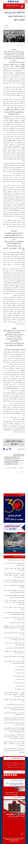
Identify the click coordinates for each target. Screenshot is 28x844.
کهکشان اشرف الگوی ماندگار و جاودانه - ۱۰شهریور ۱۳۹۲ (14, 569)
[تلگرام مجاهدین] (16, 2)
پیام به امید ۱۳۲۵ (21, 679)
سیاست (6, 25)
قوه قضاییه (21, 468)
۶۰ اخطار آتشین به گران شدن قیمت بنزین (15, 648)
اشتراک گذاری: (21, 449)
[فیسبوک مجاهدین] (9, 2)
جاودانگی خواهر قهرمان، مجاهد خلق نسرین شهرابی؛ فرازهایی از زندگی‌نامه (14, 613)
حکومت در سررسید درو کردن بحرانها (16, 560)
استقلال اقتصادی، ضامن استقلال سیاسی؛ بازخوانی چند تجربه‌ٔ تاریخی (14, 662)
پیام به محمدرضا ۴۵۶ (20, 683)
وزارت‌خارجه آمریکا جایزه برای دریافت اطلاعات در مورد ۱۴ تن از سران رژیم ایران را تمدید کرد (14, 719)
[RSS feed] (18, 2)
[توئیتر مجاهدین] (11, 2)
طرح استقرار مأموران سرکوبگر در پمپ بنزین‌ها (14, 608)
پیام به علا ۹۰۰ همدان (20, 670)
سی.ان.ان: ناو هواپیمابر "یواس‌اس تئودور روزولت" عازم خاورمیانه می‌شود (14, 591)
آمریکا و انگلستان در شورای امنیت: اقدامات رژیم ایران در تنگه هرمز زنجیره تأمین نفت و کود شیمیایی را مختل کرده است (14, 736)
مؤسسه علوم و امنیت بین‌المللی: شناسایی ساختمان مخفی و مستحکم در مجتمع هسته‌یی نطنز (14, 743)
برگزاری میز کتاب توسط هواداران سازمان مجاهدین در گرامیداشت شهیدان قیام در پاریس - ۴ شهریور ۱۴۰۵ (14, 694)
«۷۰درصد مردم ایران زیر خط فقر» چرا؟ (16, 704)
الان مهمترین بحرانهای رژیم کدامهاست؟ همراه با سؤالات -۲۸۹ (14, 652)
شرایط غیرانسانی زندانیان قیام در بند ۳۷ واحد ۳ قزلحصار (14, 586)
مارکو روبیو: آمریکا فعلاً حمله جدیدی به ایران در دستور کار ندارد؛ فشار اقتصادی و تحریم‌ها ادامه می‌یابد (14, 750)
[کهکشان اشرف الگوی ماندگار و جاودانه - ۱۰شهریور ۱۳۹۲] (14, 806)
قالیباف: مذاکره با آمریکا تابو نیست (17, 623)
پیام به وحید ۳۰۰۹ (20, 686)
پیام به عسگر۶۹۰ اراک (20, 689)
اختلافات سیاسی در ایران (12, 468)
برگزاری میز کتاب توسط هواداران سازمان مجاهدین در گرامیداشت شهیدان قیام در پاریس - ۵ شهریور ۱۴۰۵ (14, 575)
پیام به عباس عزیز (20, 673)
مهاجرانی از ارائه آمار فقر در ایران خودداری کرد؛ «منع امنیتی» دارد (14, 618)
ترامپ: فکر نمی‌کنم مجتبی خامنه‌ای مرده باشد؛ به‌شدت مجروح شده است (14, 639)
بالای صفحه (22, 833)
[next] (16, 813)
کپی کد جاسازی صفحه (18, 455)
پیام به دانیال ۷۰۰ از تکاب (19, 676)
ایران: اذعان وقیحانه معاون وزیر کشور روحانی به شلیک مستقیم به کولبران (11, 794)
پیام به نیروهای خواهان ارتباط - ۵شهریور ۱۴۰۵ (14, 700)
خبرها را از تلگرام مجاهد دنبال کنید (14, 442)
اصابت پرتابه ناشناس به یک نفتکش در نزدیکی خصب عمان (14, 644)
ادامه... (9, 767)
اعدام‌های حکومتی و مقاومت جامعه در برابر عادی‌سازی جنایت (14, 564)
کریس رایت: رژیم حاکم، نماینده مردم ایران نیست (14, 634)
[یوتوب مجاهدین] (13, 2)
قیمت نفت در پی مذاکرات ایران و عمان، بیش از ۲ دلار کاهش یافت (14, 714)
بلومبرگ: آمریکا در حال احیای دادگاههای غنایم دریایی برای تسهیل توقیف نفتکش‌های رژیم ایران (14, 627)
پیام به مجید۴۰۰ (21, 666)
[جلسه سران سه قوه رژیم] (14, 36)
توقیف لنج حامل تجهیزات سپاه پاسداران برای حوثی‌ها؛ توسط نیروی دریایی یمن (14, 596)
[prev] (16, 788)
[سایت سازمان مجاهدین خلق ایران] (14, 6)
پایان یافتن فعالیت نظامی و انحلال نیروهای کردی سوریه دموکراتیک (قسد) (14, 708)
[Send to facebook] (4, 449)
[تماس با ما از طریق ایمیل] (14, 775)
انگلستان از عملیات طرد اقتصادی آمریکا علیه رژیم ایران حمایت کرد (14, 724)
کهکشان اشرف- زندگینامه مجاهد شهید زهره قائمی (14, 657)
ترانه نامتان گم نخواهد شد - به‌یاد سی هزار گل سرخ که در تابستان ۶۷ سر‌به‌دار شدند (14, 581)
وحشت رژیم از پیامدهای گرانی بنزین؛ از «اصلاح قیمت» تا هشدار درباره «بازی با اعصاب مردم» (14, 602)
